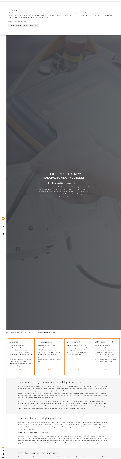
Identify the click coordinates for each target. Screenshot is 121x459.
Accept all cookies (31, 25)
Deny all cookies (15, 25)
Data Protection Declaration (20, 17)
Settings (23, 21)
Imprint (46, 17)
